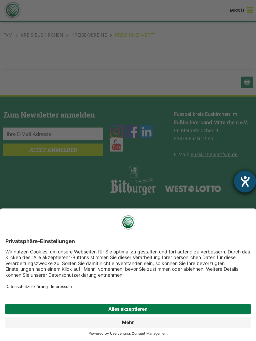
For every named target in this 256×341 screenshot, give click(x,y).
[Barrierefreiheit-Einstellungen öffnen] (245, 181)
